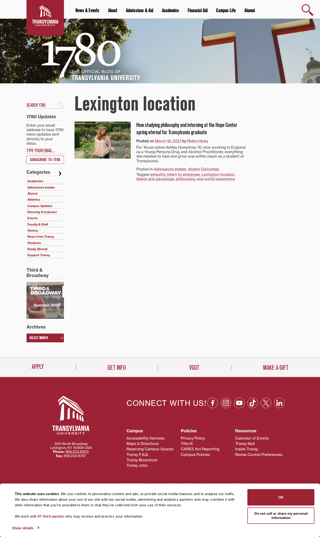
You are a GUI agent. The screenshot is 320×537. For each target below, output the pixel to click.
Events (32, 218)
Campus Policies (195, 454)
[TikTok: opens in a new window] (252, 403)
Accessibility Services (145, 438)
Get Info (117, 367)
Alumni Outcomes (203, 169)
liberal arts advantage (155, 179)
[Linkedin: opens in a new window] (279, 403)
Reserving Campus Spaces (150, 449)
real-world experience (216, 179)
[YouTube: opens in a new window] (239, 403)
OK (281, 497)
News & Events (87, 10)
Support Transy (38, 255)
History (32, 230)
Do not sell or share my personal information (281, 515)
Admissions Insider (170, 169)
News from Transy (40, 236)
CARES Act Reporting (200, 449)
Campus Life (226, 10)
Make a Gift (275, 367)
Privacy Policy (193, 438)
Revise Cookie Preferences (258, 454)
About (112, 10)
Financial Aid (198, 10)
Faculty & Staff (37, 224)
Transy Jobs (137, 465)
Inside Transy (246, 449)
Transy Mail (245, 443)
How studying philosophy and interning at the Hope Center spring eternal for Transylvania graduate (186, 128)
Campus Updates (39, 206)
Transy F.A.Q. (138, 454)
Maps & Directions (143, 443)
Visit (194, 367)
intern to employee (183, 174)
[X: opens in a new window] (266, 403)
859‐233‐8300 (77, 452)
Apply (38, 367)
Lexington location (217, 174)
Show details (22, 528)
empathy (157, 174)
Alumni (249, 10)
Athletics (33, 199)
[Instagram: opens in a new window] (226, 403)
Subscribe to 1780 (45, 159)
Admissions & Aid (139, 10)
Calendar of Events (252, 438)
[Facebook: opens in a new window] (212, 403)
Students (34, 243)
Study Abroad (37, 249)
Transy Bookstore (142, 460)
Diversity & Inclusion (42, 212)
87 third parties (51, 516)
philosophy (185, 179)
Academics (170, 10)
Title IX (187, 443)
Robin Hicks (197, 141)
